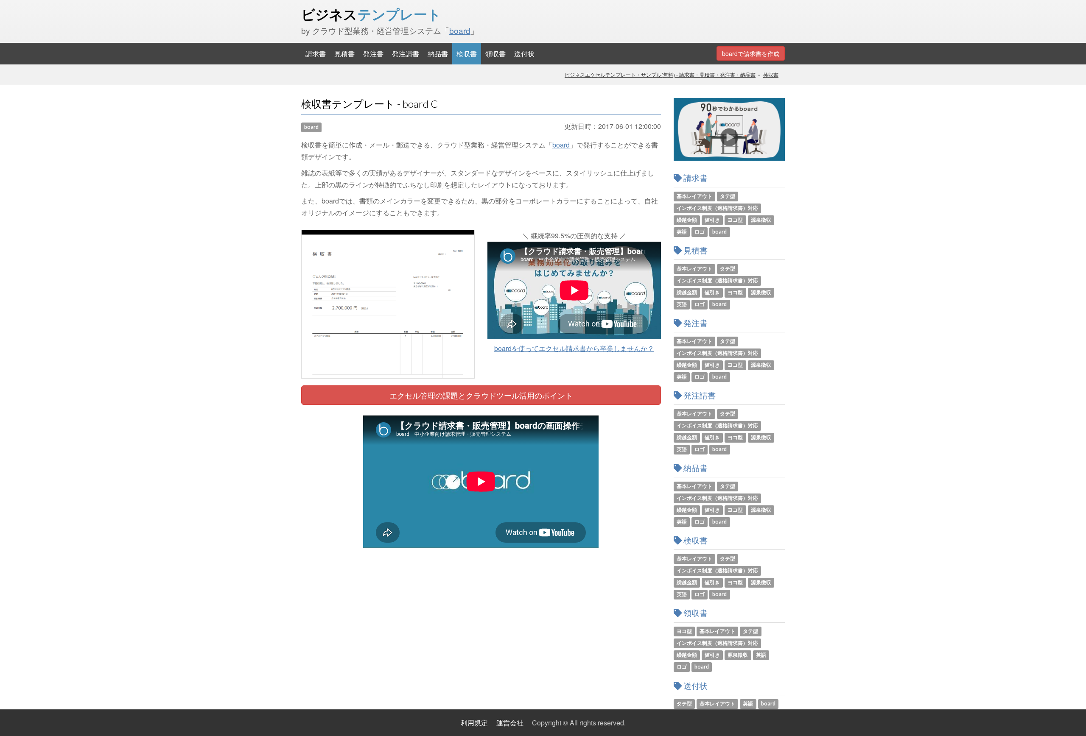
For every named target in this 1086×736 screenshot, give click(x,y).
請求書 (315, 54)
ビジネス (371, 14)
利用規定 (474, 723)
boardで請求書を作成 (750, 53)
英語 (682, 231)
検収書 (466, 54)
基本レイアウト (694, 196)
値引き (712, 219)
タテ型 (727, 196)
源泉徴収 (761, 219)
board (459, 30)
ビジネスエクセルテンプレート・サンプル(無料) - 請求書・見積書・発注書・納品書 (660, 74)
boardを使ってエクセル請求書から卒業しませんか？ (574, 348)
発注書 (373, 54)
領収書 (495, 54)
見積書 (344, 54)
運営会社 (509, 723)
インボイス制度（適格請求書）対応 (717, 208)
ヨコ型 (735, 219)
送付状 (524, 54)
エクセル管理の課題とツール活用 (481, 395)
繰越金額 (687, 219)
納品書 (438, 54)
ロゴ (699, 231)
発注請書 (405, 54)
